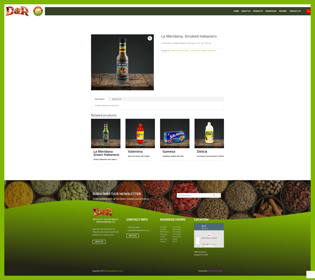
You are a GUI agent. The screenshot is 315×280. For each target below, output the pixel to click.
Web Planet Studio (215, 271)
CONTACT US (295, 11)
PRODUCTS (258, 11)
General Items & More (180, 50)
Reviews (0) (116, 99)
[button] (150, 38)
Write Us (132, 236)
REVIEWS (283, 11)
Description (100, 99)
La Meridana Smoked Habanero (203, 50)
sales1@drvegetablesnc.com (139, 230)
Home (236, 11)
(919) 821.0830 (134, 227)
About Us (99, 242)
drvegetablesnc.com (114, 271)
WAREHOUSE (270, 11)
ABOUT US (246, 11)
